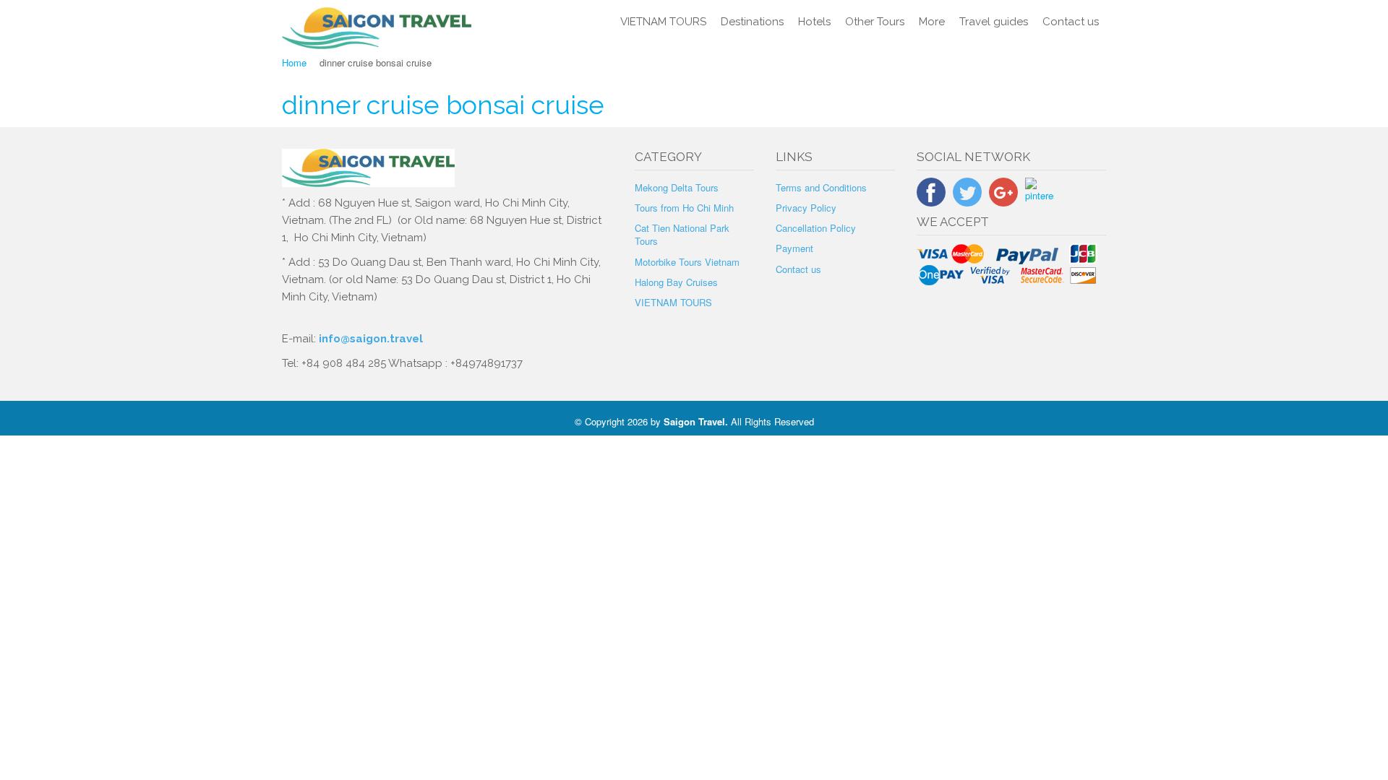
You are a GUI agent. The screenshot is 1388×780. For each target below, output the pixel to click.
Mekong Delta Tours (677, 187)
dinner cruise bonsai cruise (443, 105)
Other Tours (874, 21)
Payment (794, 248)
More (932, 21)
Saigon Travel (694, 421)
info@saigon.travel (369, 338)
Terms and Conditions (821, 187)
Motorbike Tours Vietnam (687, 262)
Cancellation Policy (816, 228)
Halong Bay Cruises (676, 282)
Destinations (752, 21)
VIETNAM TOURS (663, 21)
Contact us (1070, 21)
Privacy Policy (806, 207)
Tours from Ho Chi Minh (684, 207)
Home (294, 62)
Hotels (814, 21)
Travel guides (993, 21)
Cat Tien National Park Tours (682, 234)
